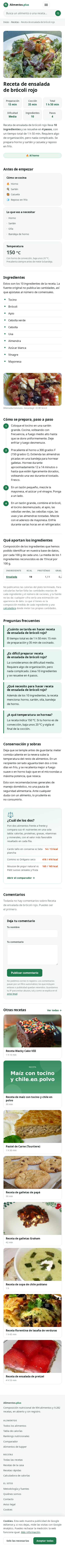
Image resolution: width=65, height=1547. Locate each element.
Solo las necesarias (17, 1540)
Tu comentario (15, 941)
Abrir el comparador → (21, 877)
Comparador (10, 1441)
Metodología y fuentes (16, 1488)
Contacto (8, 1499)
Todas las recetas (13, 1459)
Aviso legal (9, 1504)
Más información (30, 1532)
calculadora (9, 608)
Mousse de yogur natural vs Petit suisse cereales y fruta (32, 868)
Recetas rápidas (12, 1470)
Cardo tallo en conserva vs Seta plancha (32, 850)
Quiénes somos (12, 1494)
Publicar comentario (24, 973)
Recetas (15, 22)
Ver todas (53, 1010)
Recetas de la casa (13, 1465)
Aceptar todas (44, 1540)
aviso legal (12, 993)
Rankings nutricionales (16, 1436)
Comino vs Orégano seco (32, 859)
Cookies (7, 1509)
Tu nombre (13, 927)
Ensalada (11, 576)
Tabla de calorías (12, 1431)
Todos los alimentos (14, 1425)
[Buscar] (58, 13)
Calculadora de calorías (16, 1475)
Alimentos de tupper (15, 1446)
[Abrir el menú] (46, 5)
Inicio (6, 22)
